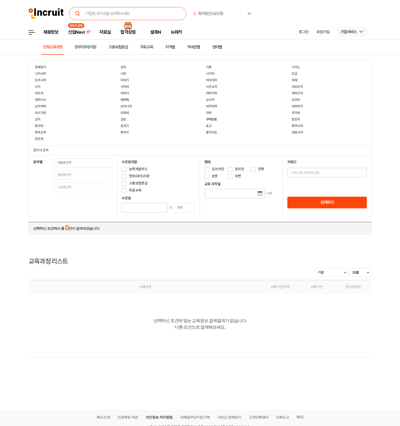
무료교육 (146, 47)
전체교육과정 (52, 47)
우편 (238, 176)
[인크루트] (46, 13)
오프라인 (218, 169)
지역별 (170, 47)
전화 (261, 169)
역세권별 (193, 47)
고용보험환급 (118, 47)
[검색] (77, 13)
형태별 (217, 47)
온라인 (239, 169)
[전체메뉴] (36, 34)
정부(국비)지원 (85, 47)
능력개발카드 (138, 169)
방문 (215, 176)
